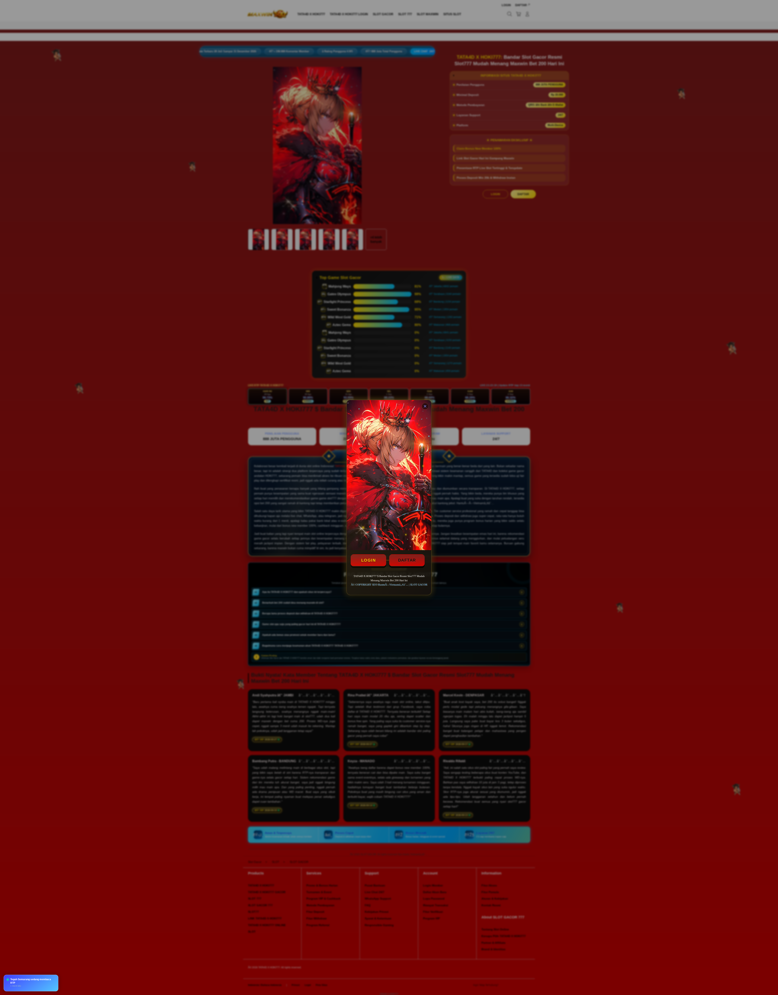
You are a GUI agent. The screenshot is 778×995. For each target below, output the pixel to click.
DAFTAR (407, 560)
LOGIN (368, 560)
